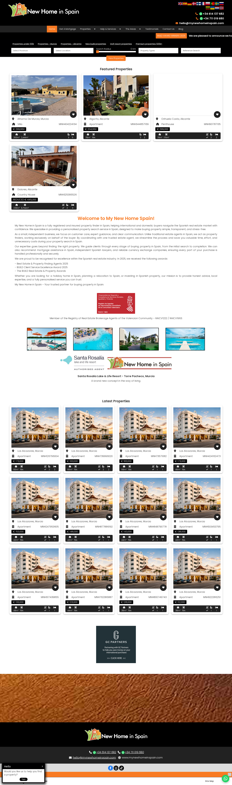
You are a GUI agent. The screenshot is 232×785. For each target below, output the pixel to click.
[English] (180, 3)
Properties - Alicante (71, 43)
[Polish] (208, 3)
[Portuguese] (212, 3)
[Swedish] (217, 3)
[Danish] (194, 3)
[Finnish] (199, 3)
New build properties (96, 43)
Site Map (209, 781)
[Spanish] (185, 3)
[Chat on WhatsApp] (225, 778)
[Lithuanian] (208, 7)
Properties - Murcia (47, 43)
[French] (203, 3)
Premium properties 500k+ (149, 43)
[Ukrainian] (212, 7)
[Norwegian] (221, 7)
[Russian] (221, 3)
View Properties (116, 58)
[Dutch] (217, 7)
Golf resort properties (121, 43)
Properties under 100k (23, 43)
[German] (189, 3)
